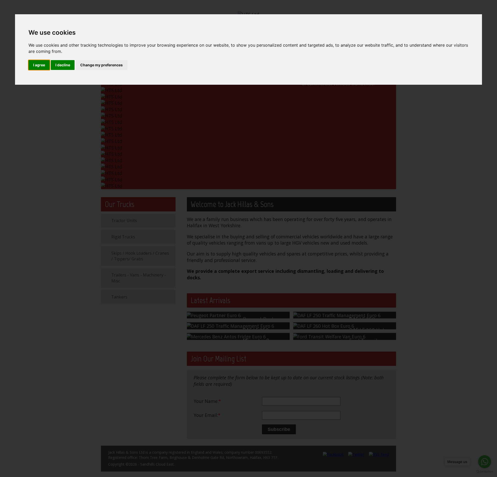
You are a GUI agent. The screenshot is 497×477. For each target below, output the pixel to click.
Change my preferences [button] (101, 65)
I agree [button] (39, 65)
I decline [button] (62, 65)
